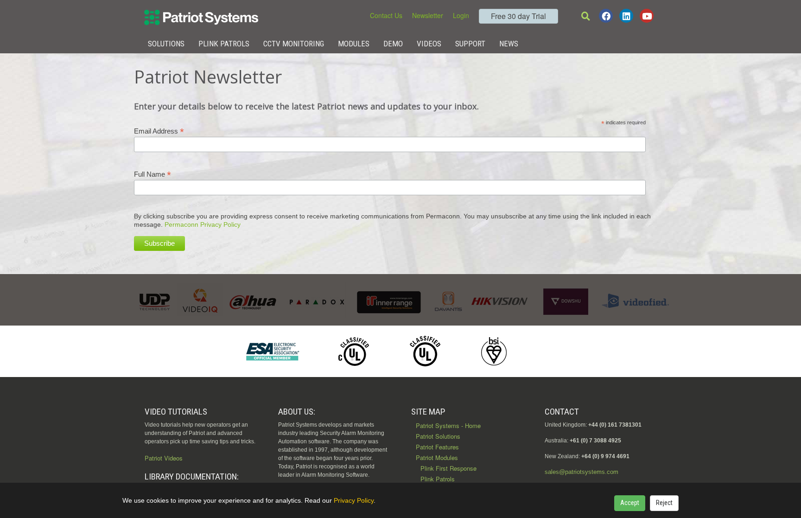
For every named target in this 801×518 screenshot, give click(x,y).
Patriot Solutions (438, 436)
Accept (629, 502)
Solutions (166, 43)
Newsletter (427, 15)
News (508, 43)
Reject (664, 502)
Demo (393, 43)
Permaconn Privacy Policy (203, 224)
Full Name (152, 174)
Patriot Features (437, 446)
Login (461, 15)
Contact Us (386, 15)
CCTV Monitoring (293, 43)
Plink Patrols (223, 43)
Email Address (159, 131)
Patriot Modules (437, 457)
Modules (353, 43)
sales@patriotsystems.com (581, 471)
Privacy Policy (354, 500)
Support (470, 43)
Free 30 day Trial (518, 16)
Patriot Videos (164, 458)
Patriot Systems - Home (448, 425)
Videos (429, 43)
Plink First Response (448, 468)
